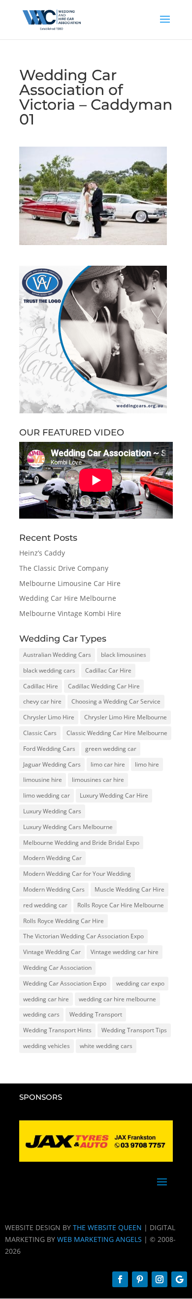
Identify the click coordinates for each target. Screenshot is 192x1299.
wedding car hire (46, 999)
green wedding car (110, 748)
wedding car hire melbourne (117, 999)
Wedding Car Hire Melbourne (67, 598)
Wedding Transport (95, 1014)
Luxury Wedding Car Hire (114, 795)
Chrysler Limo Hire (48, 717)
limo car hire (108, 764)
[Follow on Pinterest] (140, 1279)
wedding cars (41, 1014)
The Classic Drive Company (63, 568)
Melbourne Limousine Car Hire (70, 583)
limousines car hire (98, 779)
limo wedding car (46, 795)
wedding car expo (140, 983)
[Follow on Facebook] (120, 1279)
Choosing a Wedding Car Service (115, 701)
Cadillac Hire (40, 686)
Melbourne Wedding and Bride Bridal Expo (81, 842)
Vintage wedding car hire (125, 952)
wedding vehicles (46, 1046)
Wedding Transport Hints (57, 1030)
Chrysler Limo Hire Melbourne (125, 717)
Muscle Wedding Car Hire (129, 889)
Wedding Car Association (57, 967)
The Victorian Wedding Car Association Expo (83, 936)
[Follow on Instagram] (159, 1279)
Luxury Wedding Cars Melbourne (68, 827)
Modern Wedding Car (52, 858)
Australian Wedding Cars (57, 654)
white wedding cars (106, 1046)
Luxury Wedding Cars (52, 811)
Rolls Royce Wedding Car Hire (63, 921)
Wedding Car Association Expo (64, 983)
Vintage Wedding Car (52, 952)
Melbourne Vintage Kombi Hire (70, 613)
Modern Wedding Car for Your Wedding (77, 873)
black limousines (123, 654)
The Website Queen (107, 1227)
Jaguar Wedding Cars (52, 764)
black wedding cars (49, 670)
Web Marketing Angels (99, 1239)
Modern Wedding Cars (54, 889)
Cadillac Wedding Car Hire (104, 686)
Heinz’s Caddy (42, 552)
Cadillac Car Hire (108, 670)
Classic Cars (40, 733)
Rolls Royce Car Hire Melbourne (120, 905)
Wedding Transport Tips (134, 1030)
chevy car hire (42, 701)
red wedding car (45, 905)
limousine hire (42, 779)
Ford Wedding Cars (49, 748)
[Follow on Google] (179, 1279)
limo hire (147, 764)
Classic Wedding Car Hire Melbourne (116, 733)
